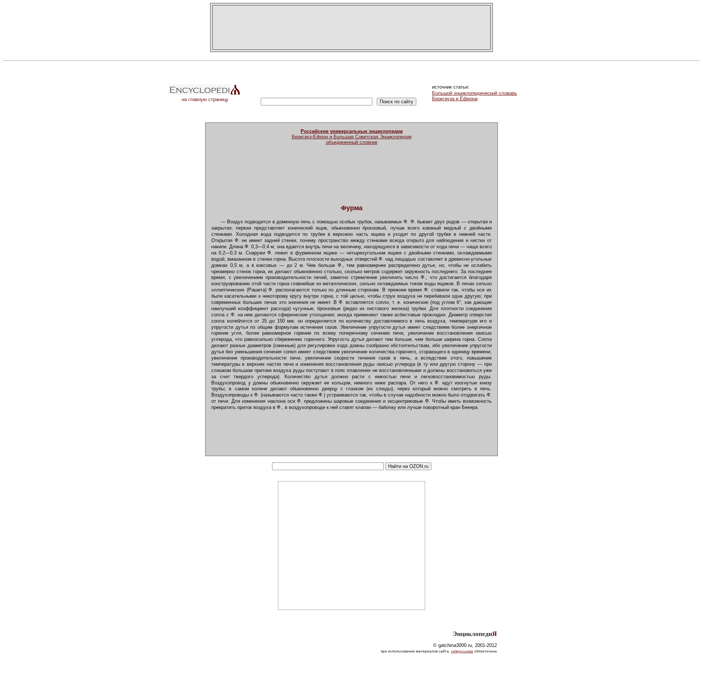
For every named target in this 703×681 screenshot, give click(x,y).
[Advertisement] (351, 27)
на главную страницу (205, 99)
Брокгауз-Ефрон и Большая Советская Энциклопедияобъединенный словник (352, 137)
